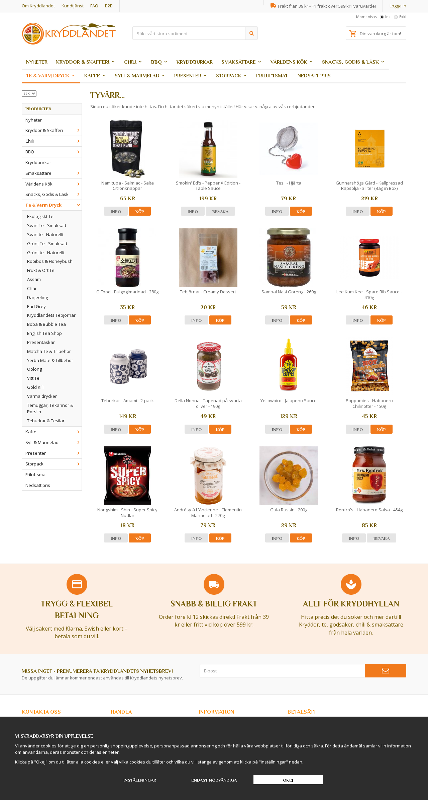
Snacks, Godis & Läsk (350, 62)
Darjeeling (37, 297)
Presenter (187, 75)
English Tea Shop (44, 333)
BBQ (156, 62)
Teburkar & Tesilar (46, 421)
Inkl (388, 16)
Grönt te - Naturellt (46, 252)
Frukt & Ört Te (41, 270)
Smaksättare (238, 62)
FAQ (94, 6)
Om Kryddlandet (38, 6)
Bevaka (220, 211)
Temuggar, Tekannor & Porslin (50, 408)
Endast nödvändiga (214, 780)
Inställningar (139, 780)
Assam (34, 279)
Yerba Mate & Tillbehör (50, 360)
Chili (130, 62)
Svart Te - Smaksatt (46, 225)
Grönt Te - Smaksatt (47, 243)
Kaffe (92, 75)
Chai (31, 288)
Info (116, 211)
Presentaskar (41, 342)
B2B (109, 6)
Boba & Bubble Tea (46, 324)
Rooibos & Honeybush (50, 261)
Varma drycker (42, 396)
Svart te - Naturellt (45, 234)
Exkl (402, 16)
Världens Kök (289, 62)
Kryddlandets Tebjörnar (51, 315)
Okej (288, 780)
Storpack (228, 75)
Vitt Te (33, 378)
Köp (139, 211)
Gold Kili (35, 387)
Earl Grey (36, 306)
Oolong (34, 369)
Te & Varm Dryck (48, 75)
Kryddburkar (195, 62)
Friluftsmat (272, 75)
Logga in (398, 6)
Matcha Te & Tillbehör (49, 351)
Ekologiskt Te (40, 216)
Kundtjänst (73, 6)
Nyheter (36, 62)
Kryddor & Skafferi (82, 62)
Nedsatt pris (314, 75)
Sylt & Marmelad (137, 75)
